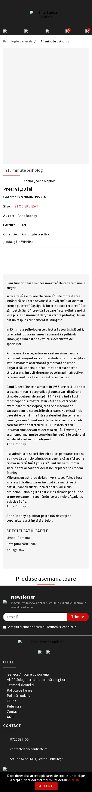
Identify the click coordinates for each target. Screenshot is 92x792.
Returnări (14, 706)
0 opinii (28, 181)
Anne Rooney (27, 216)
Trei (23, 225)
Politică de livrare (19, 690)
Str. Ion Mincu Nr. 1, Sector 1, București (36, 759)
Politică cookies (18, 696)
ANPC (11, 717)
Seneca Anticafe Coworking (28, 674)
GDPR (11, 701)
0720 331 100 (19, 739)
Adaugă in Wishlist (19, 242)
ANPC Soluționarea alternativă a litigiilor (36, 680)
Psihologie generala (18, 41)
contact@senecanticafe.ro (28, 749)
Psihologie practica (35, 234)
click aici (74, 780)
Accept (46, 786)
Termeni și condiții (20, 685)
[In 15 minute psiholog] (46, 104)
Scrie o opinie (45, 181)
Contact (13, 712)
